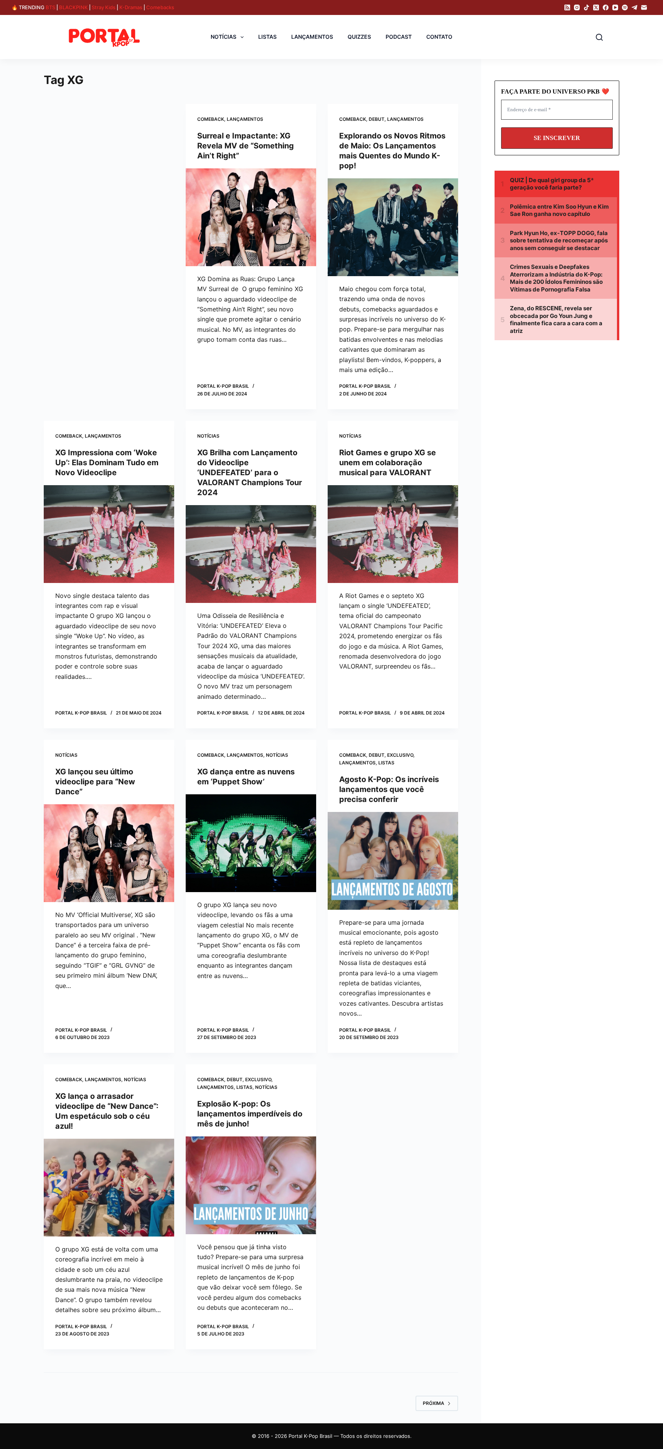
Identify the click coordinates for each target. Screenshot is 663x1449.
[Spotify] (625, 7)
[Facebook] (606, 7)
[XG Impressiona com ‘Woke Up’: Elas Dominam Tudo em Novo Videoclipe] (109, 534)
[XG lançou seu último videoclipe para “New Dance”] (109, 853)
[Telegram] (634, 7)
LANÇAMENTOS (312, 37)
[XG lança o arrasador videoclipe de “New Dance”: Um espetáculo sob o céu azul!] (109, 1188)
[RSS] (567, 7)
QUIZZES (359, 37)
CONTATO (439, 37)
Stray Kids (103, 7)
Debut (376, 119)
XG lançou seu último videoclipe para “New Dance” (95, 781)
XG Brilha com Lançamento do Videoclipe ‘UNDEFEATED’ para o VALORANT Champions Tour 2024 (249, 472)
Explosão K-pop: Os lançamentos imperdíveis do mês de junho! (249, 1113)
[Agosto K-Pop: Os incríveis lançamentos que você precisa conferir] (393, 861)
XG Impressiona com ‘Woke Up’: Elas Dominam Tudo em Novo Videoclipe (106, 462)
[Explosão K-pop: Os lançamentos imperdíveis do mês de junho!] (251, 1185)
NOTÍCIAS (223, 37)
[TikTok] (586, 7)
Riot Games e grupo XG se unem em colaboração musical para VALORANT (387, 462)
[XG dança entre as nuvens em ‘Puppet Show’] (251, 843)
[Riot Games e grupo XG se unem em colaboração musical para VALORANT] (393, 534)
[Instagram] (577, 7)
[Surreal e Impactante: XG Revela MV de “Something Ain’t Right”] (251, 217)
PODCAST (399, 37)
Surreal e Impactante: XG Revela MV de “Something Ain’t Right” (245, 145)
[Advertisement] (108, 160)
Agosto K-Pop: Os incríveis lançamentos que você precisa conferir (389, 789)
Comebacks (160, 7)
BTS (50, 7)
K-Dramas (130, 7)
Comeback (210, 119)
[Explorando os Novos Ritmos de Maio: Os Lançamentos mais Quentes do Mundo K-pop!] (393, 227)
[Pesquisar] (599, 37)
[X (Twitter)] (596, 7)
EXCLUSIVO (400, 755)
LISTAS (267, 37)
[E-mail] (644, 7)
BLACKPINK (73, 7)
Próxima (433, 1403)
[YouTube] (615, 7)
